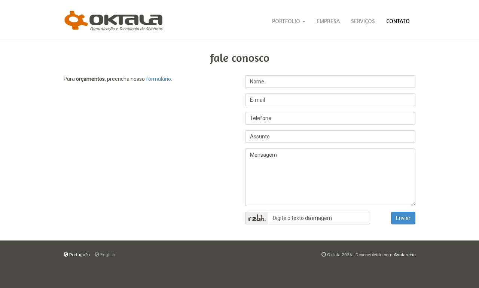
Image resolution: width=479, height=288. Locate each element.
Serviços (363, 21)
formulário (158, 79)
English (107, 254)
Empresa (328, 21)
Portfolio (287, 21)
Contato (398, 21)
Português (79, 254)
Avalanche (404, 254)
